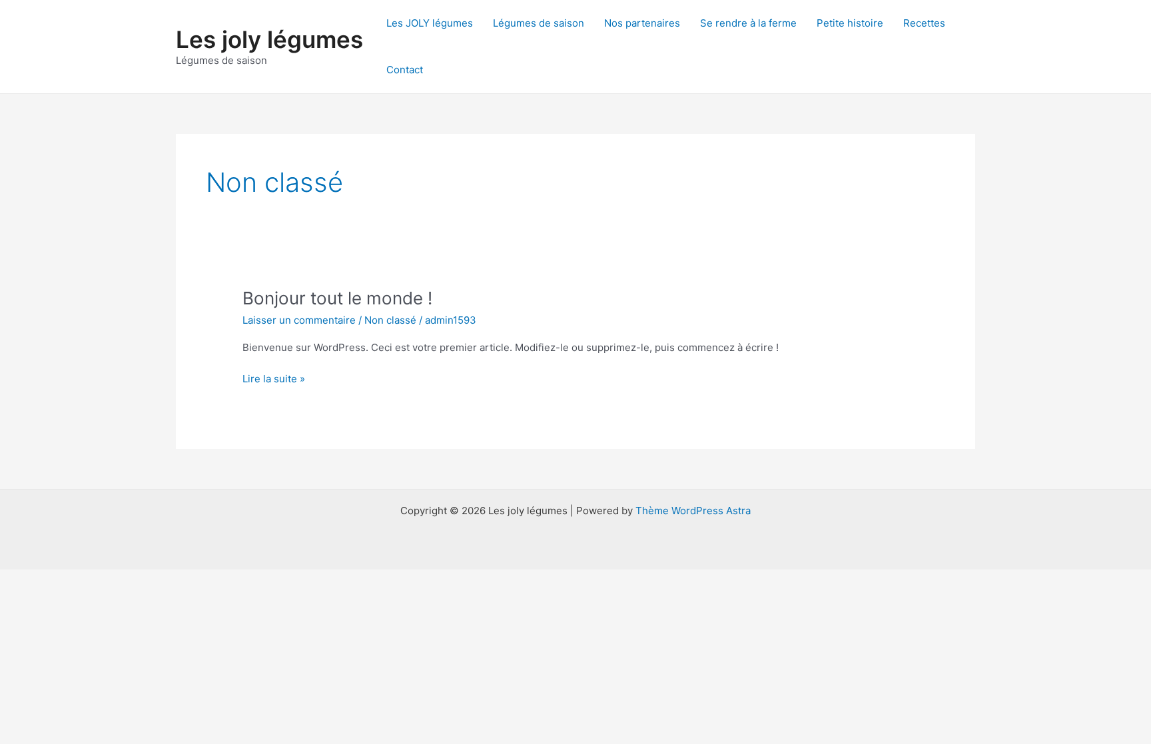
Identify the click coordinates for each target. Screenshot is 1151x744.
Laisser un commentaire (299, 320)
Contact (404, 69)
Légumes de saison (538, 23)
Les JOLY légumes (429, 23)
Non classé (390, 320)
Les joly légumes (269, 39)
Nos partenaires (642, 23)
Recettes (924, 23)
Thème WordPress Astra (693, 510)
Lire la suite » (273, 380)
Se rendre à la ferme (748, 23)
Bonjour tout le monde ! (337, 298)
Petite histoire (850, 23)
